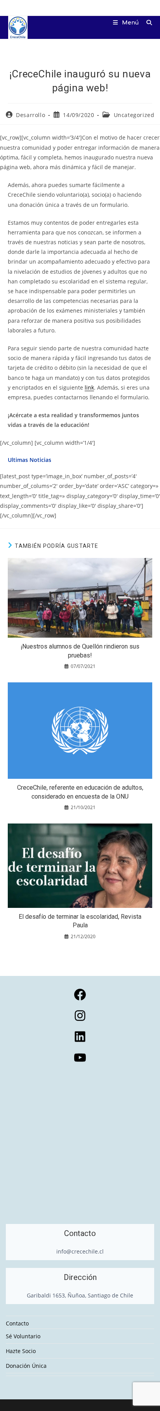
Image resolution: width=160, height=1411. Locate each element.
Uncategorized (134, 115)
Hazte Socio (21, 1351)
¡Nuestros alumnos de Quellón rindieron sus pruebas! (80, 651)
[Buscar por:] (146, 23)
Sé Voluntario (23, 1336)
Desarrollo (30, 115)
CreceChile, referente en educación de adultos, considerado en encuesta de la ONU (80, 792)
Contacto (17, 1323)
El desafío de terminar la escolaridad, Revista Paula (80, 921)
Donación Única (26, 1365)
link (89, 387)
